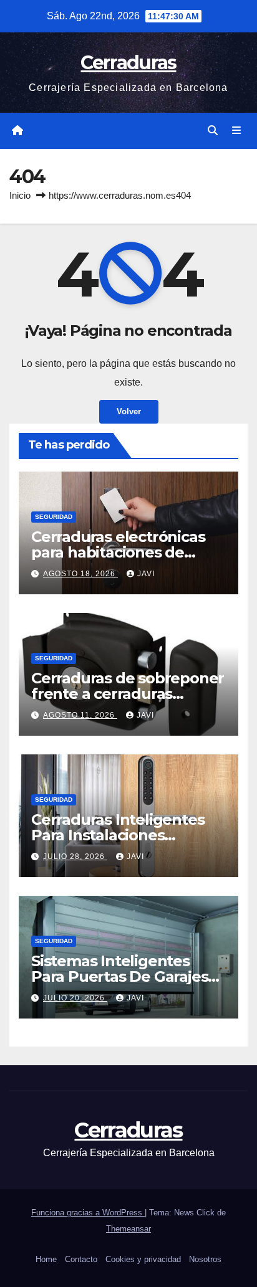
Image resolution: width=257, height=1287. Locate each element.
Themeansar (128, 1228)
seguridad (53, 516)
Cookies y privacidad (143, 1259)
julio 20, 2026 (75, 998)
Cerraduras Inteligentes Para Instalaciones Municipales (117, 835)
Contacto (81, 1259)
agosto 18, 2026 (80, 573)
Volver (129, 411)
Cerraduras (128, 62)
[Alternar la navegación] (237, 131)
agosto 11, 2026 (80, 715)
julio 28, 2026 (75, 856)
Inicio (20, 195)
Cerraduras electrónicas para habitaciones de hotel (118, 552)
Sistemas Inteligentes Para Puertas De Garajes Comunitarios (119, 976)
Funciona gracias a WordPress (88, 1212)
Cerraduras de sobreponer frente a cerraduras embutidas (127, 693)
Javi (146, 573)
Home (46, 1259)
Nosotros (205, 1259)
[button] (213, 130)
